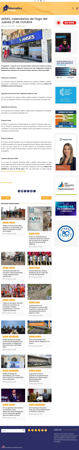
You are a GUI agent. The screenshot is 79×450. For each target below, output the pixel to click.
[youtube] (41, 0)
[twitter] (35, 0)
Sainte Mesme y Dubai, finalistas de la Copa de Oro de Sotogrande (38, 273)
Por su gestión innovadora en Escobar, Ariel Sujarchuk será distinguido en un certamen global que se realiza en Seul (13, 411)
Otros (37, 268)
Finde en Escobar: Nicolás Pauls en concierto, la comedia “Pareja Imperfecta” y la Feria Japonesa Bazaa (13, 307)
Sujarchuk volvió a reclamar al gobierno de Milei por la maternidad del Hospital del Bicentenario (38, 377)
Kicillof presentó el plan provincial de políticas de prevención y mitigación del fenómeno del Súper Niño (12, 343)
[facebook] (37, 0)
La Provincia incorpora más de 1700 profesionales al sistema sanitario (39, 410)
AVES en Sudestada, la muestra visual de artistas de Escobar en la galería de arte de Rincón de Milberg (39, 240)
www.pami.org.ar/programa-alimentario (13, 171)
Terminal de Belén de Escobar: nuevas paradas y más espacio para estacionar (13, 273)
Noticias (23, 26)
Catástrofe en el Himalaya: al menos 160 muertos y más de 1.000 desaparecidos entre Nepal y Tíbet (38, 309)
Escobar (6, 222)
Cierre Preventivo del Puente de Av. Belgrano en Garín (39, 341)
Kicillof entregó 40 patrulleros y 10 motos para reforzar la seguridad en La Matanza (13, 376)
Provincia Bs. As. (14, 336)
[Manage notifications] (3, 446)
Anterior (7, 198)
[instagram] (44, 0)
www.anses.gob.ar (7, 182)
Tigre (37, 233)
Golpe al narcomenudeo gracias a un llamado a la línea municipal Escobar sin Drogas (13, 228)
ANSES (19, 26)
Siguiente (45, 198)
